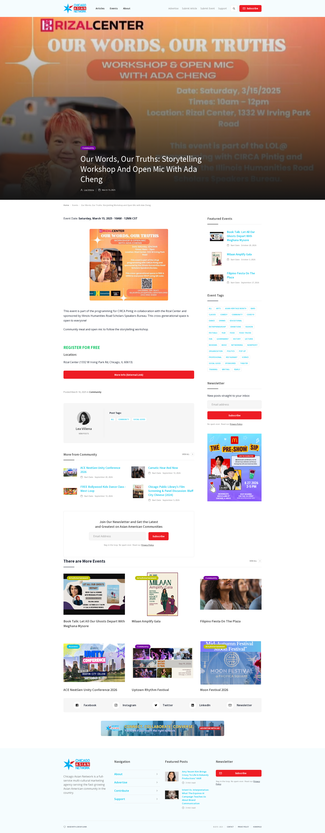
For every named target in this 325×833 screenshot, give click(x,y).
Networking (237, 345)
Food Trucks (245, 333)
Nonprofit (252, 345)
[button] (100, 8)
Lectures (249, 339)
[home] (75, 8)
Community (88, 147)
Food (232, 333)
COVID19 (250, 314)
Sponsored (230, 363)
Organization (216, 351)
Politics (231, 351)
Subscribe (252, 8)
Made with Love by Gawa (77, 827)
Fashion (249, 327)
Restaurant (231, 357)
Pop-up (242, 351)
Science (245, 357)
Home (66, 205)
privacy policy (243, 827)
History (237, 339)
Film (223, 333)
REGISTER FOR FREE (81, 347)
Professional (215, 357)
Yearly (237, 369)
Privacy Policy (147, 545)
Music (224, 345)
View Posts (84, 433)
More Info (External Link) (128, 374)
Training (213, 369)
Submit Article (189, 8)
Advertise (173, 8)
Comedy (223, 314)
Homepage (257, 827)
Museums (213, 345)
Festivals (213, 333)
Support (222, 8)
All (112, 419)
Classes (212, 314)
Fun (210, 339)
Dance (212, 320)
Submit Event (207, 8)
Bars (253, 308)
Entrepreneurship (217, 327)
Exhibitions (235, 327)
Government (223, 339)
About (126, 8)
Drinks (222, 320)
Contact (230, 827)
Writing (226, 369)
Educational (236, 320)
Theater (244, 363)
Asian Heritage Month (235, 308)
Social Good (139, 419)
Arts (218, 308)
